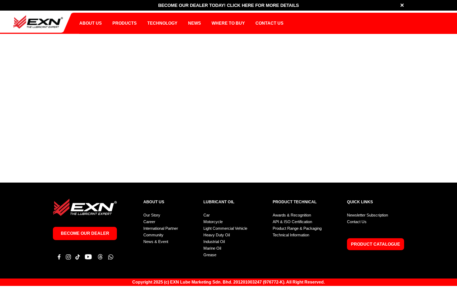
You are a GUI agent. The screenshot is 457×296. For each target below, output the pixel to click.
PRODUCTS (124, 23)
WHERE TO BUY (228, 23)
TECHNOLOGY (162, 23)
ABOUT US (90, 23)
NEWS (194, 23)
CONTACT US (269, 23)
